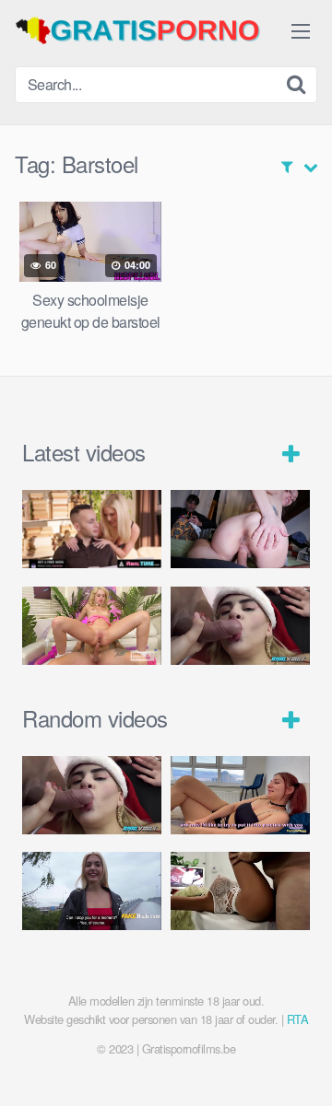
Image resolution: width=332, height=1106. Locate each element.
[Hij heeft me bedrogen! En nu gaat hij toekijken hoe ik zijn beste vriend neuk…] (240, 529)
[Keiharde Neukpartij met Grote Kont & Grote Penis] (91, 529)
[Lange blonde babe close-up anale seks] (240, 891)
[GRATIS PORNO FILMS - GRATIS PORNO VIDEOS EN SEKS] (153, 30)
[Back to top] (299, 1065)
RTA (298, 1019)
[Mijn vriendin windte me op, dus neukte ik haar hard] (240, 795)
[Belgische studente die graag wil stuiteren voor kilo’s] (91, 891)
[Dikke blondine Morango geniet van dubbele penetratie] (240, 626)
